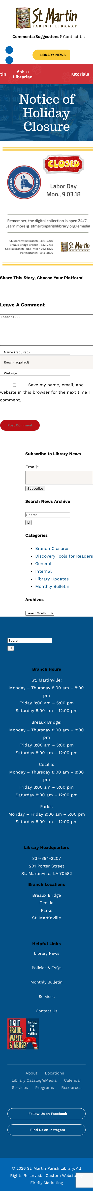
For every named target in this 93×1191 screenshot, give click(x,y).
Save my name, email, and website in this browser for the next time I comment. (45, 392)
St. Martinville (46, 917)
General (43, 563)
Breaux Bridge (46, 895)
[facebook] (9, 50)
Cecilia (46, 902)
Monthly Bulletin (52, 586)
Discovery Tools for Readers (64, 556)
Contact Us (48, 36)
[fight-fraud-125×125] (23, 1020)
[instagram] (9, 60)
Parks (46, 910)
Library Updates (52, 578)
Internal (43, 571)
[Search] (48, 1094)
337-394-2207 (46, 858)
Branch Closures (52, 548)
